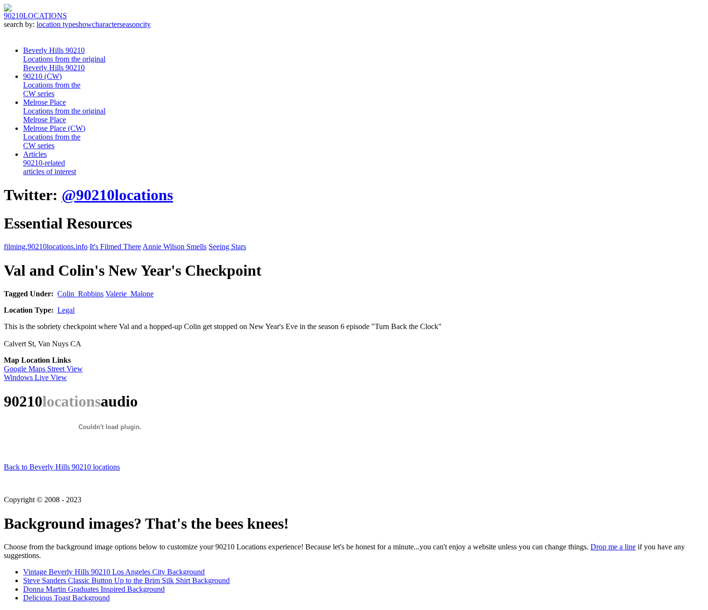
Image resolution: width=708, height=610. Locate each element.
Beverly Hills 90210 (64, 59)
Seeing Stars (227, 246)
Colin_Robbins (80, 294)
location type (56, 24)
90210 (35, 16)
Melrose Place (64, 111)
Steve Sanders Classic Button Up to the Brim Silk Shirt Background (126, 580)
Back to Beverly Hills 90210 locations (62, 467)
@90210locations (117, 194)
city (145, 24)
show (84, 24)
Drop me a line (613, 547)
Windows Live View (35, 377)
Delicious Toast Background (66, 598)
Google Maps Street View (43, 369)
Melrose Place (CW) (54, 137)
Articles (49, 163)
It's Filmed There (115, 246)
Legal (66, 310)
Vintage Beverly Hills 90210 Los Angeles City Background (114, 572)
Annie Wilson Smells (175, 246)
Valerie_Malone (129, 294)
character (105, 24)
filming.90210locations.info (46, 246)
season (129, 24)
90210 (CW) (51, 85)
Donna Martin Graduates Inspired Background (94, 589)
